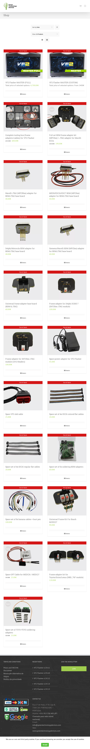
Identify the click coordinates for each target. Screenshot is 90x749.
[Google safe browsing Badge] (16, 714)
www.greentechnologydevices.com (46, 731)
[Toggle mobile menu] (85, 6)
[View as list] (47, 40)
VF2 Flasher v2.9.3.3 (42, 689)
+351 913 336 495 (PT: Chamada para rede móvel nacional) (45, 716)
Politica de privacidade (13, 679)
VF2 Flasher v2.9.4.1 (42, 668)
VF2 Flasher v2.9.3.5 (42, 678)
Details (24, 94)
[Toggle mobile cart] (80, 6)
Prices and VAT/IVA (11, 668)
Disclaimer (8, 670)
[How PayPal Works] (16, 699)
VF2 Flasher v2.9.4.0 (42, 673)
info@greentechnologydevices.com (46, 725)
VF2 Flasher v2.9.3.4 (42, 684)
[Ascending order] (57, 27)
